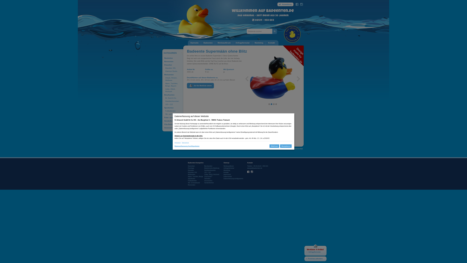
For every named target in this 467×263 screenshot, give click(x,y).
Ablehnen (274, 146)
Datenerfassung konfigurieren (187, 146)
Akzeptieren (285, 146)
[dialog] (233, 131)
